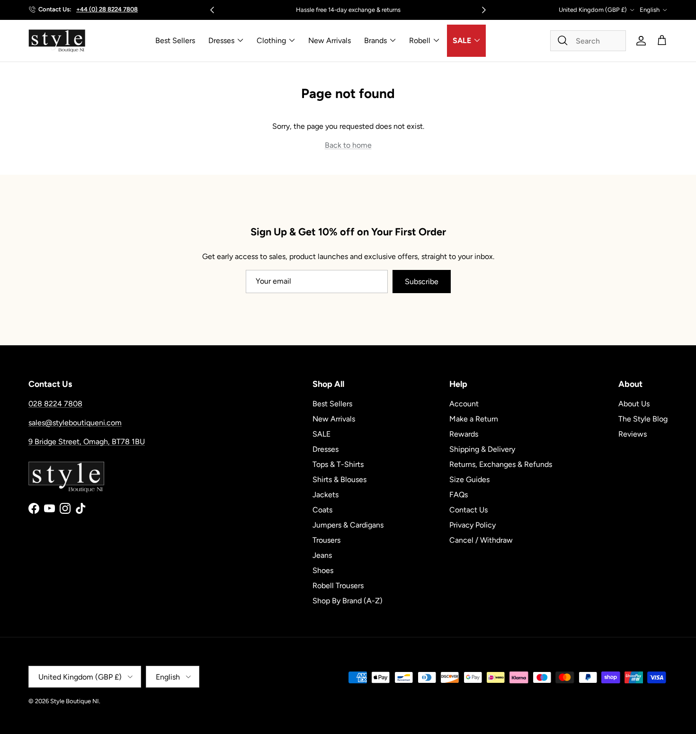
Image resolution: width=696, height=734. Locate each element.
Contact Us (468, 509)
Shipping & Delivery (482, 449)
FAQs (458, 494)
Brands (375, 40)
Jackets (325, 494)
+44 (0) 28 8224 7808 (107, 9)
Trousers (326, 540)
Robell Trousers (338, 585)
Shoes (322, 570)
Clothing (271, 40)
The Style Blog (643, 418)
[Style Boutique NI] (56, 40)
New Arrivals (329, 40)
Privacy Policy (472, 524)
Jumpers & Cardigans (348, 524)
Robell (419, 40)
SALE (462, 40)
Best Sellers (175, 40)
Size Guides (469, 479)
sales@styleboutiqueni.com (75, 422)
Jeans (322, 555)
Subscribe (421, 281)
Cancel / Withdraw (481, 540)
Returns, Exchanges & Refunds (500, 464)
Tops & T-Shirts (338, 464)
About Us (634, 403)
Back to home (348, 145)
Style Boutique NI (74, 701)
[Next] (484, 10)
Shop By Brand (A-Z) (347, 600)
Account (464, 403)
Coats (322, 509)
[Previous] (212, 10)
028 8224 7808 (55, 403)
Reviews (632, 434)
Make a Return (473, 418)
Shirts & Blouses (339, 479)
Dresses (221, 40)
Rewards (463, 434)
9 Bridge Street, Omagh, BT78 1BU (86, 441)
